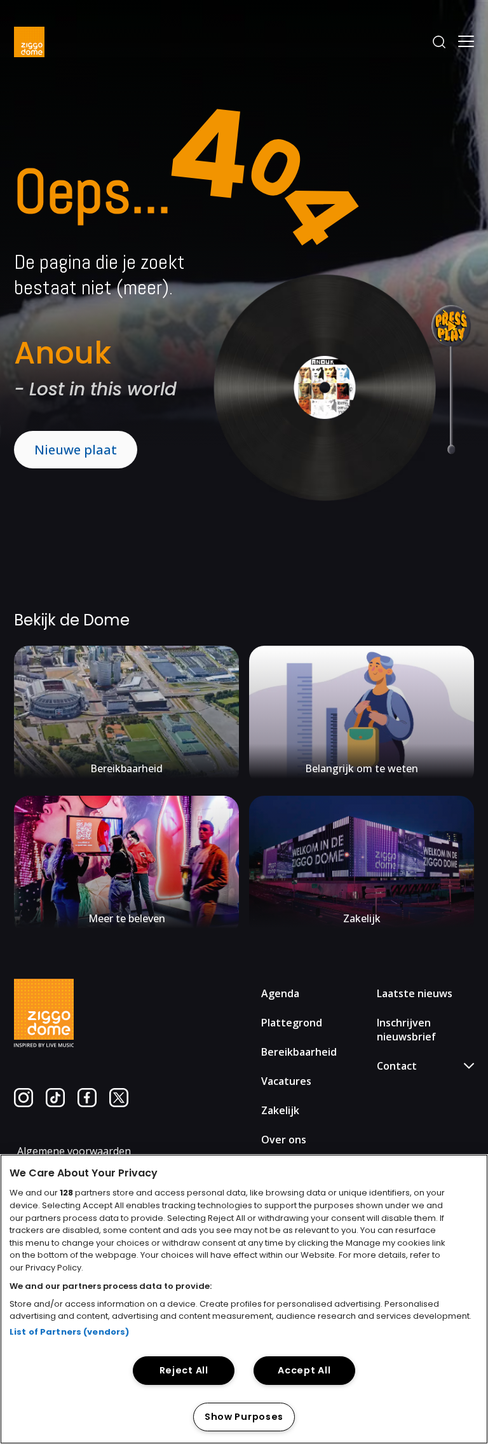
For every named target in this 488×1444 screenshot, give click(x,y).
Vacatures (286, 1081)
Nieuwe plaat (75, 449)
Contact (406, 1128)
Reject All (183, 1370)
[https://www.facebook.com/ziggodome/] (87, 1103)
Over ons (283, 1140)
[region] (244, 1299)
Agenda (280, 993)
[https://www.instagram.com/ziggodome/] (23, 1103)
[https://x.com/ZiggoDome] (118, 1103)
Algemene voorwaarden (74, 1151)
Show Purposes (244, 1416)
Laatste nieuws (414, 993)
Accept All (304, 1370)
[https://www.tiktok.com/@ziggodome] (55, 1103)
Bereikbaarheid (299, 1052)
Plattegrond (291, 1023)
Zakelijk (280, 1110)
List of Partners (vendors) (69, 1332)
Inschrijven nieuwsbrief (406, 1030)
